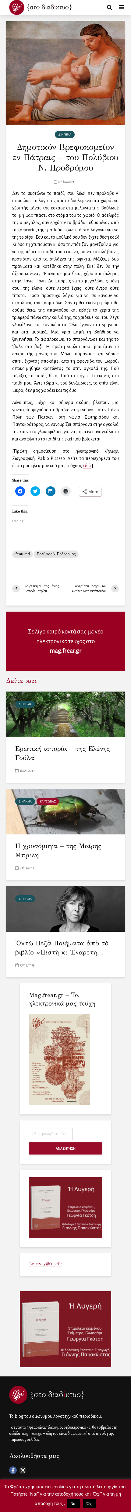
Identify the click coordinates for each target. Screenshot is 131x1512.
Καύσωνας (48, 801)
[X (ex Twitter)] (23, 1470)
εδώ (87, 465)
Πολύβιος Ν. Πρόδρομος (56, 554)
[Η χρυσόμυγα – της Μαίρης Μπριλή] (65, 811)
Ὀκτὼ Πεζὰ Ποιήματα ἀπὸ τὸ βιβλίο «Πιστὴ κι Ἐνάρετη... (61, 947)
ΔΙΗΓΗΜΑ (64, 134)
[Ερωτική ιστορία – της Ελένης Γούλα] (65, 713)
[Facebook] (13, 1470)
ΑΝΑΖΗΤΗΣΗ (66, 1148)
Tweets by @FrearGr (45, 1264)
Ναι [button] (73, 1503)
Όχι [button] (90, 1503)
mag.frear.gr (66, 650)
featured (22, 554)
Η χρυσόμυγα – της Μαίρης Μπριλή (58, 850)
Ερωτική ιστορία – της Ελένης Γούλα (62, 753)
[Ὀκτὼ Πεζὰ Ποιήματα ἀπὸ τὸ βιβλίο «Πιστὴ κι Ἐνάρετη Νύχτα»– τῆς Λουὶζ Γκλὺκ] (65, 908)
